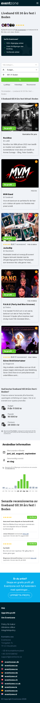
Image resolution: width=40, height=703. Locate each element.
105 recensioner (20, 30)
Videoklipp (18, 85)
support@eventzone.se (11, 657)
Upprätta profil (20, 595)
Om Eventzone (8, 617)
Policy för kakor (8, 624)
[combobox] (22, 75)
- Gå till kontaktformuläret (12, 651)
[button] (20, 65)
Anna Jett (26, 534)
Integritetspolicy (8, 630)
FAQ (3, 608)
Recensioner (31, 85)
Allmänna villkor (8, 627)
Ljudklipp (7, 85)
